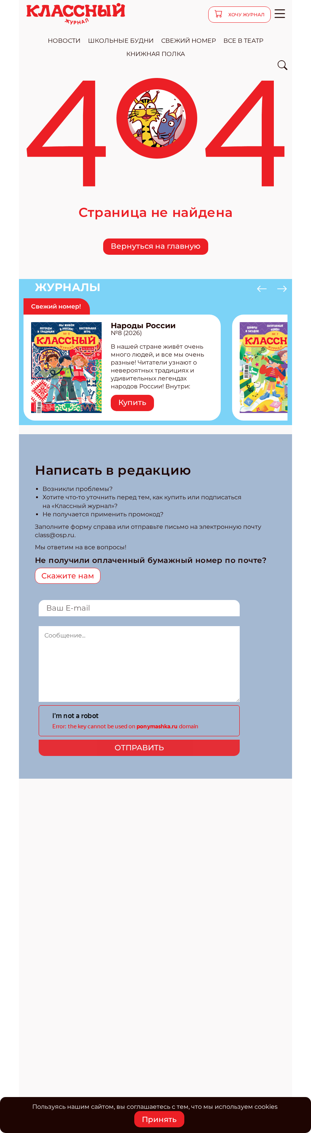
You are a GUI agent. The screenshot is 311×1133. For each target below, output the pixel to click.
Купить (132, 402)
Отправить (139, 747)
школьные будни (121, 40)
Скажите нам (67, 575)
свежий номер (188, 40)
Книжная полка (155, 54)
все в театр (243, 40)
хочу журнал (245, 14)
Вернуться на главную (156, 246)
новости (64, 40)
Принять (159, 1119)
